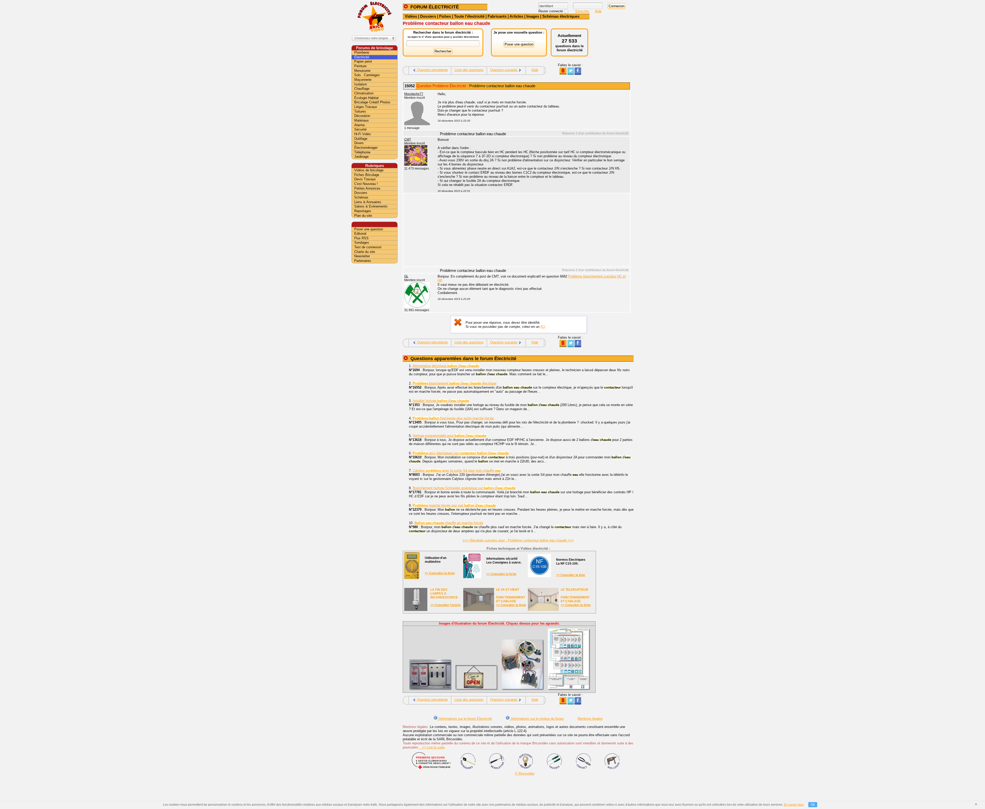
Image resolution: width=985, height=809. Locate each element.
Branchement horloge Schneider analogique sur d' (464, 488)
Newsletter (362, 256)
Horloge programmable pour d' (449, 436)
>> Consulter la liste (570, 575)
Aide (598, 11)
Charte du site (364, 252)
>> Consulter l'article (445, 605)
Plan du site (363, 216)
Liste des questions (469, 70)
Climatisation (363, 93)
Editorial (360, 233)
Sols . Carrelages (367, 75)
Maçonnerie (362, 80)
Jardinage (361, 157)
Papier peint (363, 61)
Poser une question (368, 229)
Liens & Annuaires (367, 202)
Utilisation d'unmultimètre (435, 560)
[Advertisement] (531, 231)
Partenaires (362, 261)
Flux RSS (361, 238)
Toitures (360, 111)
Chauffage (361, 89)
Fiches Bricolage (366, 175)
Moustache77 (413, 93)
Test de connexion (367, 247)
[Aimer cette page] (578, 74)
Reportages (362, 211)
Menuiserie (362, 71)
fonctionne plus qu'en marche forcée (453, 418)
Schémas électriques (560, 16)
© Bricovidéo (524, 773)
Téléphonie (362, 152)
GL (406, 276)
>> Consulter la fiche (440, 573)
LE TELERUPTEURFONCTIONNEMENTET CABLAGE (575, 595)
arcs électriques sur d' (461, 453)
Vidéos (411, 16)
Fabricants (497, 16)
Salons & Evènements (371, 206)
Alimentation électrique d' (445, 366)
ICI (542, 327)
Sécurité (360, 129)
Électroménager (366, 148)
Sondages (361, 242)
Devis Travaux (365, 179)
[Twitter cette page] (570, 74)
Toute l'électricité (469, 16)
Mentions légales (590, 719)
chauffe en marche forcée (449, 523)
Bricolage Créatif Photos (372, 102)
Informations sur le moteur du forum (537, 719)
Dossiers (428, 16)
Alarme (359, 125)
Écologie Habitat (366, 98)
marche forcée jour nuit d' (454, 505)
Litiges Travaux (365, 107)
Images (532, 16)
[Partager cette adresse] (563, 74)
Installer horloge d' (441, 401)
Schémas (361, 197)
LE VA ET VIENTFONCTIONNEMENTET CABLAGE (510, 595)
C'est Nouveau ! (366, 184)
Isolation (360, 84)
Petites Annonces (367, 188)
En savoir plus (794, 804)
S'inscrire (582, 11)
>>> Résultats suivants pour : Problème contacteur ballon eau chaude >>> (518, 540)
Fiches (445, 16)
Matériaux (361, 120)
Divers (359, 143)
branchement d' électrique (454, 383)
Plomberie (361, 52)
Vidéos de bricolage (368, 170)
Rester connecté (551, 11)
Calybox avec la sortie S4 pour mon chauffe (457, 470)
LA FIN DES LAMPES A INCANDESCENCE (444, 593)
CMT (407, 139)
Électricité (361, 57)
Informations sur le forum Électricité (465, 719)
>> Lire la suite (432, 747)
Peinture (360, 66)
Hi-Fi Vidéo (362, 134)
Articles (516, 16)
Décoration (362, 116)
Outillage (360, 139)
